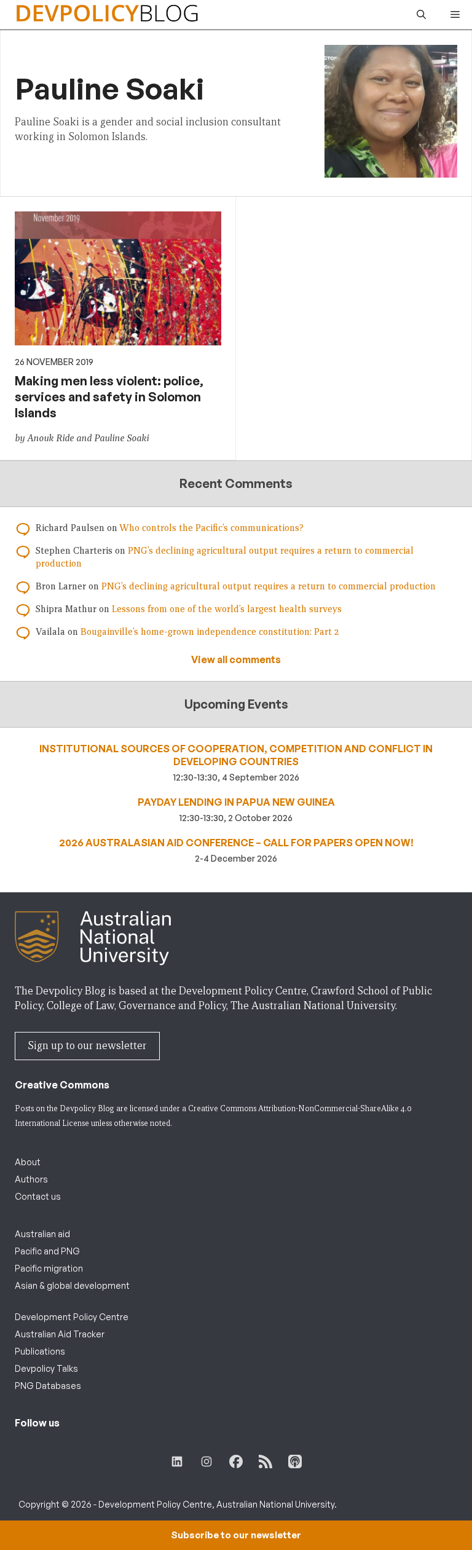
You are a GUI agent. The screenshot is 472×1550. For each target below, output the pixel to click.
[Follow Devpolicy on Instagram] (206, 1461)
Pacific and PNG (47, 1251)
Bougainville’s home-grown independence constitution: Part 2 (210, 631)
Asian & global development (72, 1285)
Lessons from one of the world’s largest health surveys (227, 609)
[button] (421, 15)
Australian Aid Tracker (59, 1334)
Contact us (38, 1196)
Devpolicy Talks (46, 1368)
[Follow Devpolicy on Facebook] (236, 1461)
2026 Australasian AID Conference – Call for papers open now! (236, 842)
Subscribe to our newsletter (236, 1535)
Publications (40, 1351)
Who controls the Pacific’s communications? (211, 527)
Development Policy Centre (71, 1317)
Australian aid (42, 1234)
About (28, 1162)
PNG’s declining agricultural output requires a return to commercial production (268, 586)
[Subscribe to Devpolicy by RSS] (265, 1461)
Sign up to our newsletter (87, 1045)
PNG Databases (48, 1385)
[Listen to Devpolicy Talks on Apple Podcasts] (295, 1461)
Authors (31, 1179)
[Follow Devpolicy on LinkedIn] (177, 1461)
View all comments (236, 659)
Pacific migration (49, 1268)
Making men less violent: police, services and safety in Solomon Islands (109, 396)
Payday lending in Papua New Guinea (236, 802)
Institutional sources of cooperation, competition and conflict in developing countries (236, 755)
